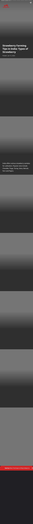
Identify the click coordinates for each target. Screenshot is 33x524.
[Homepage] (16, 6)
